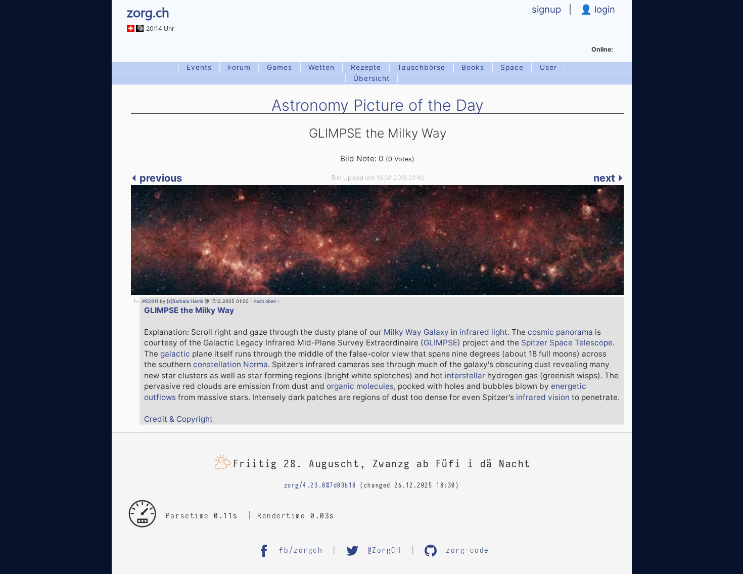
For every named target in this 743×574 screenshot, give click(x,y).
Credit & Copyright (178, 419)
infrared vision (543, 397)
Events (199, 67)
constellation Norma (230, 364)
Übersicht (371, 78)
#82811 (150, 301)
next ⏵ (608, 178)
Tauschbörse (421, 67)
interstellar (465, 375)
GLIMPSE (440, 342)
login (603, 9)
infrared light (483, 332)
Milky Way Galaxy (416, 332)
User (548, 67)
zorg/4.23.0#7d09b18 (320, 485)
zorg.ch (148, 12)
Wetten (321, 67)
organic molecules (360, 386)
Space (512, 67)
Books (472, 67)
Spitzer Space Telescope (567, 342)
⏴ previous (156, 178)
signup (546, 9)
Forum (239, 67)
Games (279, 67)
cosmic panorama (560, 332)
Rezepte (366, 67)
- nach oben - (264, 301)
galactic (175, 354)
